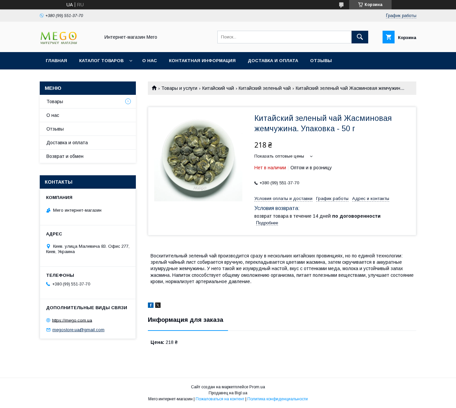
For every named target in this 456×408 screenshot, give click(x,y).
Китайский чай (218, 88)
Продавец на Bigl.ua (228, 393)
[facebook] (151, 306)
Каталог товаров (101, 60)
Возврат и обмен (64, 156)
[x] (158, 306)
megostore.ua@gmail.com (78, 329)
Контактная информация (202, 60)
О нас (149, 60)
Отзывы (321, 60)
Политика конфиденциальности (277, 399)
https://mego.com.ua (72, 320)
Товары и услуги (179, 88)
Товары (54, 101)
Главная (56, 60)
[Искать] (360, 37)
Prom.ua (257, 387)
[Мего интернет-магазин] (68, 43)
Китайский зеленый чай (265, 88)
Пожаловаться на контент (220, 399)
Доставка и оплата (273, 60)
